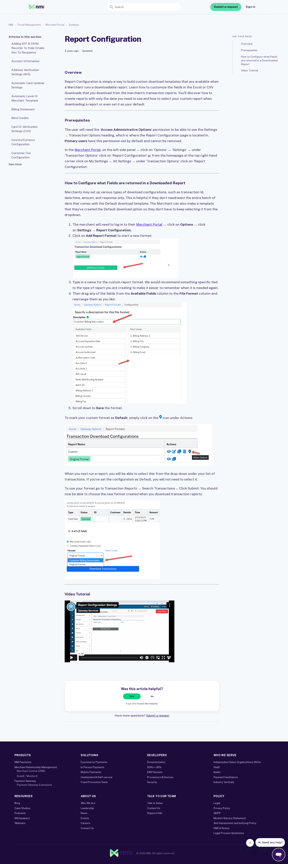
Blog (17, 803)
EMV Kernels (154, 772)
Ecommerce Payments (94, 762)
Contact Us (87, 828)
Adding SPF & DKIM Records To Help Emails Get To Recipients (27, 48)
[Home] (36, 7)
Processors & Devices (160, 777)
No (152, 696)
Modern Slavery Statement (230, 818)
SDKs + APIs (154, 767)
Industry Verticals (224, 782)
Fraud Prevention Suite (94, 782)
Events (85, 818)
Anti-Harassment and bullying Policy (235, 823)
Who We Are (88, 803)
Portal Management (29, 24)
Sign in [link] (250, 6)
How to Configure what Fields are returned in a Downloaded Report (259, 60)
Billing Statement (23, 109)
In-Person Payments (92, 767)
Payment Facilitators (226, 777)
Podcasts (20, 813)
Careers (85, 823)
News (84, 813)
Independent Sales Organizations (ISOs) (237, 762)
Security (152, 782)
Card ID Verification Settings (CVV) (24, 129)
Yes (132, 696)
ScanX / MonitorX (27, 776)
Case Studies (22, 808)
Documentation (156, 762)
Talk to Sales (155, 803)
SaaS (217, 767)
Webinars (19, 823)
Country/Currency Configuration (23, 142)
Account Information (25, 61)
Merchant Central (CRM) (31, 771)
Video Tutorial (249, 70)
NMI (11, 24)
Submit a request (226, 6)
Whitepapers (22, 818)
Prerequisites (249, 50)
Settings (74, 24)
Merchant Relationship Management (35, 767)
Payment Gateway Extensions (34, 784)
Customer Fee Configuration (21, 155)
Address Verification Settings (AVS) (25, 72)
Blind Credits (20, 118)
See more (15, 164)
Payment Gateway (25, 781)
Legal (217, 803)
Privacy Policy (222, 808)
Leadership (87, 808)
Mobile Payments (91, 772)
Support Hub (154, 813)
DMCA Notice (221, 828)
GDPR (217, 813)
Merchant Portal (54, 24)
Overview (247, 43)
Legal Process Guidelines (229, 833)
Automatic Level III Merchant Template (24, 98)
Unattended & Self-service (96, 777)
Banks (217, 772)
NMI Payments (22, 762)
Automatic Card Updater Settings (27, 85)
